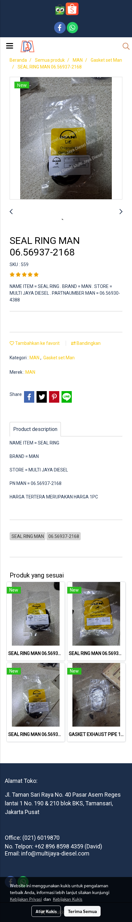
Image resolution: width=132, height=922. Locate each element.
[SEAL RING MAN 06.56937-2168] (66, 138)
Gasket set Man (59, 357)
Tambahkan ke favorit (37, 343)
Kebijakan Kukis (67, 899)
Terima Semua (82, 911)
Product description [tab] (35, 429)
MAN (34, 357)
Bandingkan (88, 343)
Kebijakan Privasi (26, 899)
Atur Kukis (46, 911)
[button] (124, 46)
